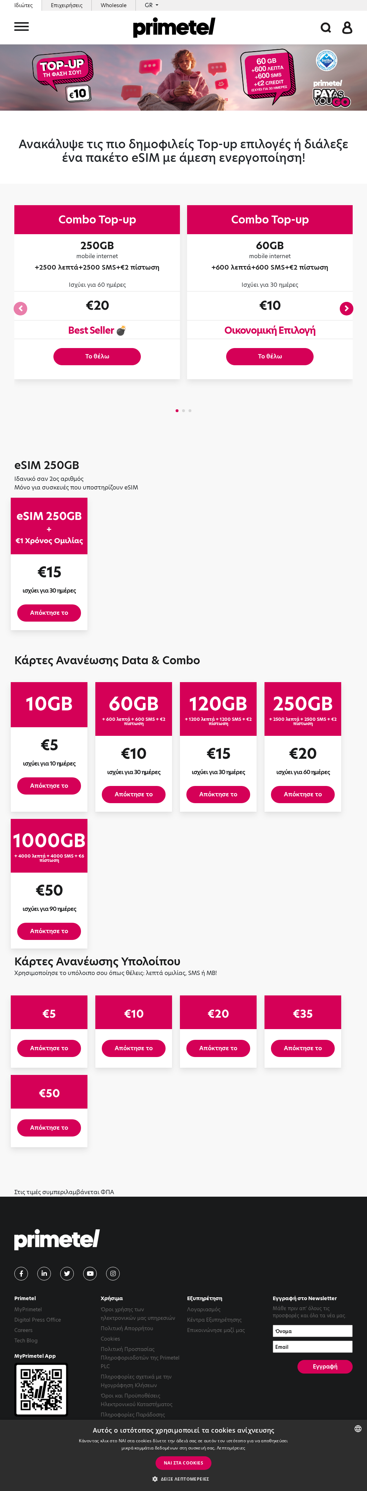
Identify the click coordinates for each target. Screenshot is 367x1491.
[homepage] (174, 27)
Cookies (110, 1338)
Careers (23, 1330)
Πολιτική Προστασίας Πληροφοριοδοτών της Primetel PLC (140, 1358)
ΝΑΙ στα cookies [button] (183, 1463)
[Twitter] (67, 1273)
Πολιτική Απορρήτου (127, 1328)
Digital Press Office (37, 1319)
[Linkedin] (44, 1273)
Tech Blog (26, 1340)
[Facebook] (21, 1273)
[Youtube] (90, 1273)
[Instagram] (113, 1273)
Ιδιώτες (23, 5)
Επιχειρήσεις (66, 5)
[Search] (325, 27)
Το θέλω (97, 356)
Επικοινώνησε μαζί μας (216, 1330)
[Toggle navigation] (21, 28)
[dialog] (183, 1455)
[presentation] (20, 308)
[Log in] (347, 27)
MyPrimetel (28, 1309)
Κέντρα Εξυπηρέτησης (214, 1319)
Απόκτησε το (49, 613)
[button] (177, 410)
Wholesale (114, 5)
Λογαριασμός (203, 1309)
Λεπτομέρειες (231, 1448)
